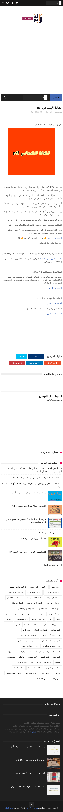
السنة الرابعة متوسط (34, 603)
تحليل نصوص (27, 614)
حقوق (58, 619)
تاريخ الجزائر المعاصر (26, 608)
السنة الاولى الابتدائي (52, 592)
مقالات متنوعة (19, 668)
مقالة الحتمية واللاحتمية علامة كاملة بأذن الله (26, 746)
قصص (18, 625)
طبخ (45, 625)
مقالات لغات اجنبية (35, 668)
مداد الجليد (9, 808)
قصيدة (9, 625)
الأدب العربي (55, 587)
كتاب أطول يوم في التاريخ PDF (33, 538)
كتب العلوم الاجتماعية (30, 646)
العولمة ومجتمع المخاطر (51, 565)
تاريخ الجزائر (42, 608)
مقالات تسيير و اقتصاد (25, 662)
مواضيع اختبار (45, 673)
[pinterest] (13, 3)
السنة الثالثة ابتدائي (34, 592)
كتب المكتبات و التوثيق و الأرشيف (47, 652)
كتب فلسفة (45, 657)
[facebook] (3, 3)
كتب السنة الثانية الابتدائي (51, 641)
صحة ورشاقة (55, 625)
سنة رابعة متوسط (21, 619)
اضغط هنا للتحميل (54, 238)
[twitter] (17, 3)
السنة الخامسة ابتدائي (15, 598)
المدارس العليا (17, 603)
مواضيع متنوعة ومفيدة (14, 673)
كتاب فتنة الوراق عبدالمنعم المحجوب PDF (29, 506)
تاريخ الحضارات (54, 614)
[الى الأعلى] (31, 804)
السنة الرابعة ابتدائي (53, 603)
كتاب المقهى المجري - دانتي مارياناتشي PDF (27, 552)
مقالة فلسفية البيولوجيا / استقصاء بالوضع (28, 786)
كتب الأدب (26, 630)
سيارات (8, 619)
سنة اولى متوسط (38, 619)
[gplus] (7, 3)
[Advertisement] (31, 57)
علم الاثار (36, 625)
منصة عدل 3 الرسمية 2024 (50, 532)
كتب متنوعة (32, 657)
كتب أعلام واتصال (40, 630)
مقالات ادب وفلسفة (44, 662)
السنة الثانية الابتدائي (52, 598)
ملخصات (57, 673)
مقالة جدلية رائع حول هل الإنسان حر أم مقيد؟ (27, 493)
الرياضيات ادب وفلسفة (18, 587)
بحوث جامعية (55, 608)
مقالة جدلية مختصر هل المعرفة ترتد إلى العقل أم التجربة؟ (37, 477)
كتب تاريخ (12, 652)
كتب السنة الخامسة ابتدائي (28, 641)
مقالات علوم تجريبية (53, 668)
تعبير (16, 614)
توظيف (8, 614)
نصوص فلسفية (54, 678)
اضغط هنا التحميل (54, 288)
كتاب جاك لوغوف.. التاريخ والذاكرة (30, 760)
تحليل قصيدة (40, 614)
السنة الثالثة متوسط (15, 592)
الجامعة (44, 587)
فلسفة (26, 625)
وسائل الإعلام (40, 678)
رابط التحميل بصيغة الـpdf (51, 258)
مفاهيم (57, 662)
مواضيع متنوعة (31, 673)
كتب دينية (56, 657)
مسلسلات (11, 657)
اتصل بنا (33, 732)
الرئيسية (56, 98)
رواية (50, 619)
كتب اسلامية (55, 630)
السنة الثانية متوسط (34, 598)
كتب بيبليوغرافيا (25, 652)
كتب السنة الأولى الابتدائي (50, 635)
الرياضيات (34, 587)
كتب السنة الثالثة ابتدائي (28, 635)
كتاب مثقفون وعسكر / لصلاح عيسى (30, 773)
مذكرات (21, 657)
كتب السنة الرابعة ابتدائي (51, 646)
